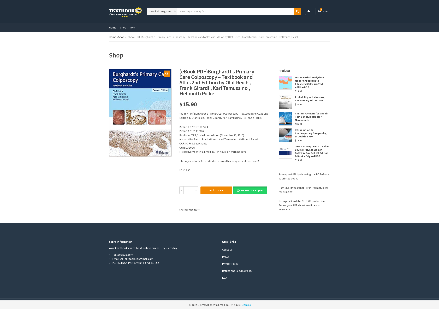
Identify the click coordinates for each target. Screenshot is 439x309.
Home (112, 27)
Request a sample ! (252, 190)
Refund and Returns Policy (237, 270)
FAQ (132, 27)
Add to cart (216, 190)
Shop (123, 27)
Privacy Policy (230, 263)
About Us (227, 249)
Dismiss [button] (246, 304)
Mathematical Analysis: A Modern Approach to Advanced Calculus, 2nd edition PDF (309, 82)
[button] (167, 74)
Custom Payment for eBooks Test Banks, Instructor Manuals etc (312, 117)
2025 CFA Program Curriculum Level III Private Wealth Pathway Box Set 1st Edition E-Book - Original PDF (312, 151)
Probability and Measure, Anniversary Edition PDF (310, 99)
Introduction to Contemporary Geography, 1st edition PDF (311, 133)
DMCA (225, 256)
